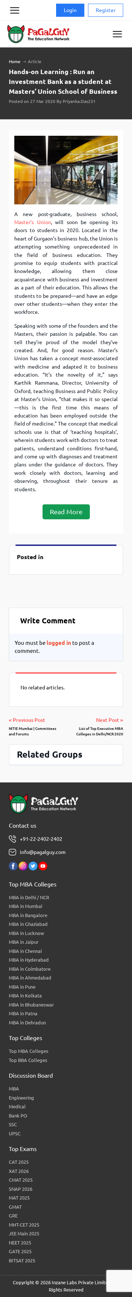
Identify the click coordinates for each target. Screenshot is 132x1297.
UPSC (15, 1133)
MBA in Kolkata (25, 995)
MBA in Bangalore (28, 915)
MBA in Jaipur (23, 941)
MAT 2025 (19, 1197)
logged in (59, 643)
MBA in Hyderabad (29, 959)
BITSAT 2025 (22, 1260)
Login (70, 10)
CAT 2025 (19, 1162)
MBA (14, 1088)
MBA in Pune (22, 986)
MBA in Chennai (25, 951)
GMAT (15, 1206)
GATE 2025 (20, 1251)
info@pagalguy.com (43, 852)
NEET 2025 (20, 1242)
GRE (13, 1215)
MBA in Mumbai (25, 906)
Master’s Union (32, 222)
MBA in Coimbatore (30, 968)
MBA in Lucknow (26, 933)
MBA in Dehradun (27, 1022)
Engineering (21, 1097)
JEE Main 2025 (24, 1233)
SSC (13, 1124)
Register (105, 10)
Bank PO (18, 1115)
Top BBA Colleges (28, 1060)
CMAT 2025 (21, 1179)
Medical (17, 1106)
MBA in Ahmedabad (30, 977)
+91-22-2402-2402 (41, 839)
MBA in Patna (23, 1013)
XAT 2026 (19, 1171)
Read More (66, 511)
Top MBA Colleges (28, 1051)
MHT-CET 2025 (24, 1224)
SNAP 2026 (20, 1189)
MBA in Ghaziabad (28, 924)
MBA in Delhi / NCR (29, 897)
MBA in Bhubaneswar (31, 1004)
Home (15, 61)
